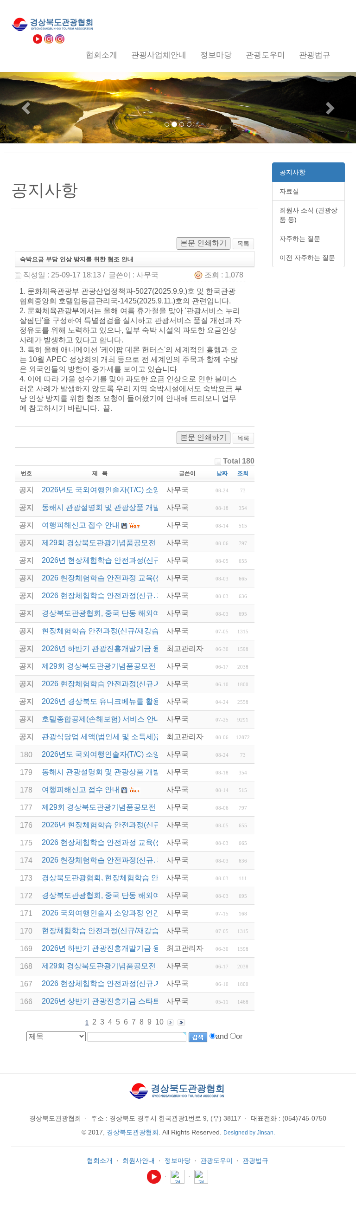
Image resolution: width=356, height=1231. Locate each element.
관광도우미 (216, 1160)
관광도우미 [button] (265, 55)
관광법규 (255, 1160)
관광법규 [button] (315, 55)
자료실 (289, 191)
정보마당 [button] (216, 55)
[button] (26, 107)
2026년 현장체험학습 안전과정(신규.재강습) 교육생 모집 (135, 825)
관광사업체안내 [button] (158, 55)
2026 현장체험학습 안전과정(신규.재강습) (111, 983)
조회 (242, 473)
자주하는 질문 (300, 238)
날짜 (222, 473)
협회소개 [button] (101, 55)
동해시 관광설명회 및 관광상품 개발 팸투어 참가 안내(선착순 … (147, 772)
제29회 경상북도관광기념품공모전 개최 (107, 966)
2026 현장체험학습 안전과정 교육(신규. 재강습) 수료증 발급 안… (149, 842)
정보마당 (178, 1160)
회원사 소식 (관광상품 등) (308, 214)
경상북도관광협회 (133, 1132)
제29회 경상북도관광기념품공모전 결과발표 (114, 807)
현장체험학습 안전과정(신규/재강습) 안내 (110, 931)
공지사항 (292, 172)
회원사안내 (138, 1160)
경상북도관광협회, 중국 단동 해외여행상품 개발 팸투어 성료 (141, 895)
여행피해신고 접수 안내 (81, 789)
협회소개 (100, 1160)
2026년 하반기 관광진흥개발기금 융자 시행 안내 (121, 948)
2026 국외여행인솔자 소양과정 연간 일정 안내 (118, 913)
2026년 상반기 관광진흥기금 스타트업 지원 (113, 1001)
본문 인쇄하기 (203, 243)
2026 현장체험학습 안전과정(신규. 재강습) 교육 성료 (128, 860)
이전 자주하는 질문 (307, 257)
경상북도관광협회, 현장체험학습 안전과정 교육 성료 (128, 878)
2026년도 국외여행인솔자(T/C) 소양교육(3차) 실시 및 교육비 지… (150, 754)
